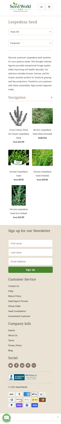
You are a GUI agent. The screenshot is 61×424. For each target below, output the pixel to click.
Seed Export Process (18, 301)
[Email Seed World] (34, 365)
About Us (12, 335)
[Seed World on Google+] (22, 365)
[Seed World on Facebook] (16, 365)
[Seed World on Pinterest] (28, 365)
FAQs (10, 291)
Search (11, 330)
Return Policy (14, 296)
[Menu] (41, 7)
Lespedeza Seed (22, 22)
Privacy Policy (15, 345)
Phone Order (14, 306)
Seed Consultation (17, 311)
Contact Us (13, 286)
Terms (11, 340)
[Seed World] (20, 9)
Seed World (21, 387)
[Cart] (49, 7)
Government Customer (19, 316)
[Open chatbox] (6, 418)
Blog (10, 350)
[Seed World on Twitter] (10, 365)
